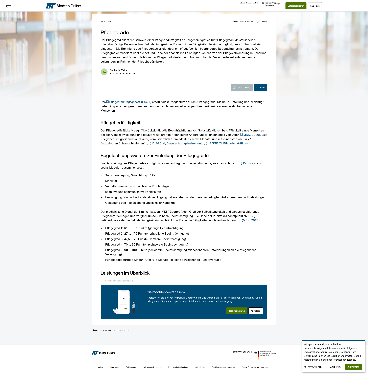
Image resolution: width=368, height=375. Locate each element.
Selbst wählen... (313, 367)
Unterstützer (200, 367)
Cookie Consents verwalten (223, 367)
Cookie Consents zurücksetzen (254, 367)
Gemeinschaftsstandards (178, 367)
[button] (295, 5)
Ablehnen (335, 367)
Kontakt (100, 367)
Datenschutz (131, 367)
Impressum (114, 367)
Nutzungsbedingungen (152, 367)
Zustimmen (353, 367)
